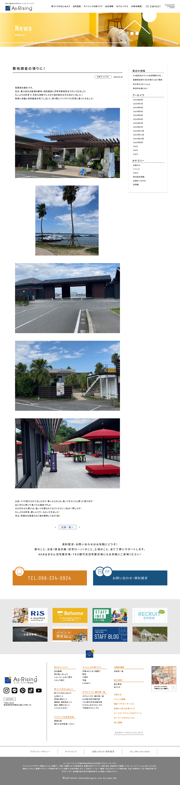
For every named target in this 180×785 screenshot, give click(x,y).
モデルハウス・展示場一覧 (93, 696)
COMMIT (86, 683)
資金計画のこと (60, 699)
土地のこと (58, 696)
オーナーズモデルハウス (124, 718)
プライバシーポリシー (40, 751)
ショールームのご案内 (63, 677)
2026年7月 (138, 103)
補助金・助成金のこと (63, 702)
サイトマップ (71, 751)
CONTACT (155, 6)
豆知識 (136, 184)
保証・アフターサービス (124, 703)
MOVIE (117, 687)
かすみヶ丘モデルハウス (92, 705)
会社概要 (58, 671)
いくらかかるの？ (61, 708)
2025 (135, 150)
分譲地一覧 (118, 671)
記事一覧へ (67, 527)
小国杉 (85, 677)
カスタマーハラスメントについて (129, 732)
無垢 (84, 674)
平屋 (84, 680)
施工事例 (118, 684)
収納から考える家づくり (124, 708)
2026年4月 (138, 115)
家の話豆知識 (139, 177)
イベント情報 (119, 699)
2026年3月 (138, 119)
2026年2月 (138, 123)
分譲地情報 (136, 6)
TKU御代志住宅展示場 (92, 702)
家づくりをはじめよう (62, 693)
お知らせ (136, 165)
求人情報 (118, 722)
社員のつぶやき (139, 180)
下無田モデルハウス (90, 708)
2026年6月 (138, 107)
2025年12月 (138, 131)
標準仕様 (58, 721)
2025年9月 (138, 142)
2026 (135, 146)
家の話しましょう (61, 674)
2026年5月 (138, 111)
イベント (136, 169)
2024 (135, 154)
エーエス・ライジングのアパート (128, 713)
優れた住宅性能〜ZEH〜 (64, 724)
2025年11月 (138, 134)
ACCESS (9, 699)
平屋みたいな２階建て (91, 671)
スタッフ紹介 (59, 680)
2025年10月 (138, 138)
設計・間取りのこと (62, 705)
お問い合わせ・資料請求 (130, 578)
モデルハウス (122, 6)
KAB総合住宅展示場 (91, 699)
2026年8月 (138, 99)
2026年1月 (138, 127)
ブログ (135, 173)
